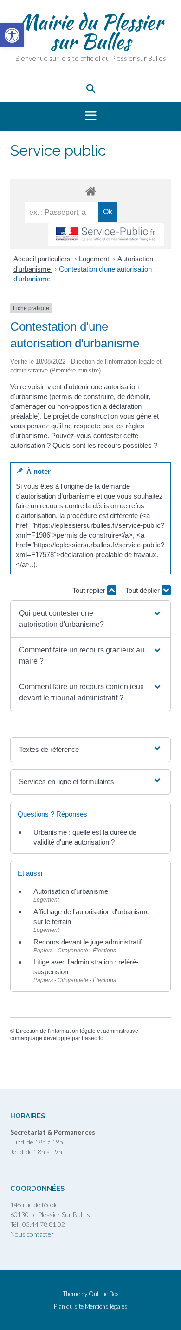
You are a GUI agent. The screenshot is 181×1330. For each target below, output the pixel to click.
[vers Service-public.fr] (106, 234)
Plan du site (69, 1306)
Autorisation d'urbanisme (70, 891)
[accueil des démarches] (90, 191)
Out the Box (104, 1293)
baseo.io (92, 1038)
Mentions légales (106, 1306)
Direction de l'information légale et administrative (77, 1031)
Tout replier (89, 590)
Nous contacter (32, 1234)
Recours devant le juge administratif (87, 942)
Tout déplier (143, 590)
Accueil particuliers (42, 259)
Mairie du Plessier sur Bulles (91, 31)
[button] (90, 116)
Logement (95, 259)
